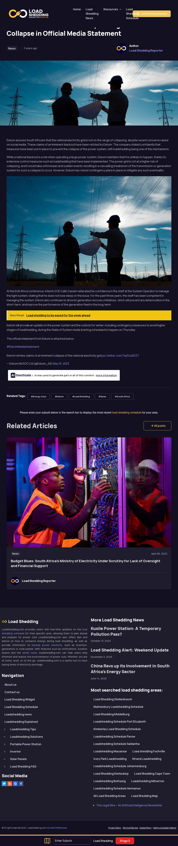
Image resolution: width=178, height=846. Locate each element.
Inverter (15, 751)
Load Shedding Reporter (146, 50)
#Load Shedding (81, 396)
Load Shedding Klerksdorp (111, 773)
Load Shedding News (92, 13)
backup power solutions (47, 645)
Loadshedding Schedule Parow (114, 736)
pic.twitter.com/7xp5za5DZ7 (120, 355)
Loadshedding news (18, 714)
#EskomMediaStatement (23, 347)
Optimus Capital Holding (164, 827)
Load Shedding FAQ (23, 766)
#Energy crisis (38, 396)
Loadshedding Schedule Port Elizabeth (120, 721)
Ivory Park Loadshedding (110, 759)
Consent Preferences (57, 827)
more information (106, 375)
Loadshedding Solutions (26, 737)
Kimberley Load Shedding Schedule (117, 729)
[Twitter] (4, 783)
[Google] (15, 783)
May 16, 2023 (61, 363)
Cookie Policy (145, 827)
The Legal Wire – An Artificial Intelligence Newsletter (129, 805)
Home (77, 9)
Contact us (12, 692)
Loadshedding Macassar (110, 751)
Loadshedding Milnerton (147, 781)
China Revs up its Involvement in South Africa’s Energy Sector (130, 668)
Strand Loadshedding (146, 759)
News (12, 48)
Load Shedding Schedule (132, 13)
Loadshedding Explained (21, 722)
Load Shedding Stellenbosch (113, 699)
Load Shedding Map (144, 796)
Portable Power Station (25, 744)
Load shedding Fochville (148, 751)
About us (11, 685)
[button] (157, 425)
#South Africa (122, 396)
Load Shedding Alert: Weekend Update (130, 650)
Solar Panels (18, 759)
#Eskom (59, 396)
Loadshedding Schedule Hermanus (117, 788)
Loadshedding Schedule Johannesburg (120, 766)
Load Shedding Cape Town (152, 773)
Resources (110, 9)
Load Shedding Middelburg (112, 714)
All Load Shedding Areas (110, 796)
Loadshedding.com (30, 14)
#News (102, 396)
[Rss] (9, 783)
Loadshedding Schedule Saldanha (117, 744)
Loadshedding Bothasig (110, 781)
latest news (29, 652)
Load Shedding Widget (20, 699)
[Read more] (89, 492)
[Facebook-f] (20, 783)
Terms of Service (130, 827)
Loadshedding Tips (23, 729)
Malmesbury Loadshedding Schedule (118, 707)
